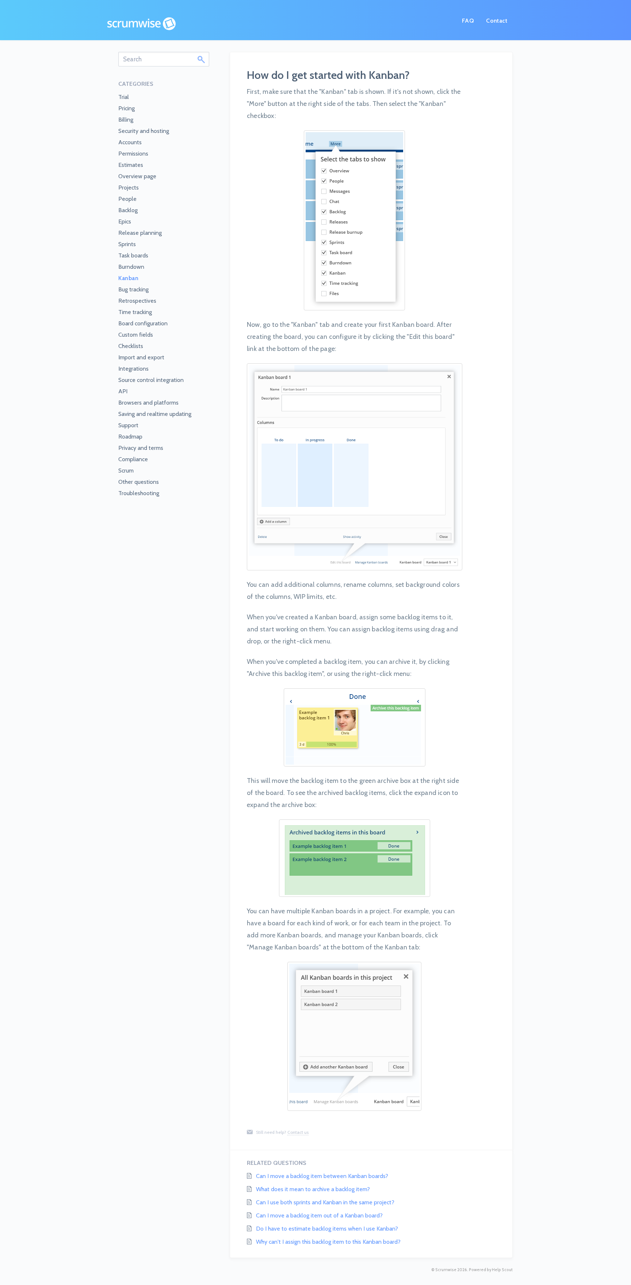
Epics (124, 221)
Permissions (133, 153)
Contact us (298, 1132)
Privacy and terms (140, 447)
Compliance (133, 459)
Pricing (126, 108)
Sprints (127, 244)
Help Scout (502, 1269)
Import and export (141, 357)
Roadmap (130, 436)
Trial (123, 96)
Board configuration (143, 323)
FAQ (468, 20)
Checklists (130, 346)
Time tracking (135, 312)
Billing (125, 119)
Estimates (130, 164)
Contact (496, 20)
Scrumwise (445, 1269)
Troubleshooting (138, 493)
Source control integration (151, 379)
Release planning (140, 232)
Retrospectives (137, 300)
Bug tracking (133, 289)
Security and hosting (143, 130)
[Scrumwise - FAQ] (141, 23)
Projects (128, 187)
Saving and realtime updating (154, 413)
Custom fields (135, 334)
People (127, 198)
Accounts (130, 142)
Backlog (128, 210)
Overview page (137, 176)
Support (128, 425)
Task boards (133, 255)
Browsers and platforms (148, 402)
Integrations (133, 368)
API (122, 391)
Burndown (131, 266)
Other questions (138, 481)
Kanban (128, 278)
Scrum (126, 470)
